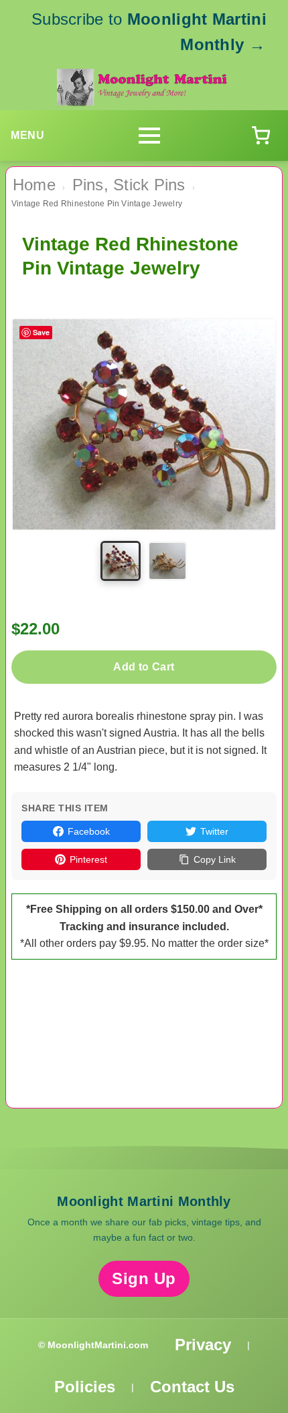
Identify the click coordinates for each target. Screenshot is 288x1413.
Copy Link (215, 859)
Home (34, 185)
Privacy (203, 1345)
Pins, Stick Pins (129, 185)
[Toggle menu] (149, 135)
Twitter (214, 831)
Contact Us (192, 1387)
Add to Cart (143, 666)
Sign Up (144, 1278)
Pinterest (88, 859)
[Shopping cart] (260, 135)
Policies (84, 1387)
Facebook (89, 831)
